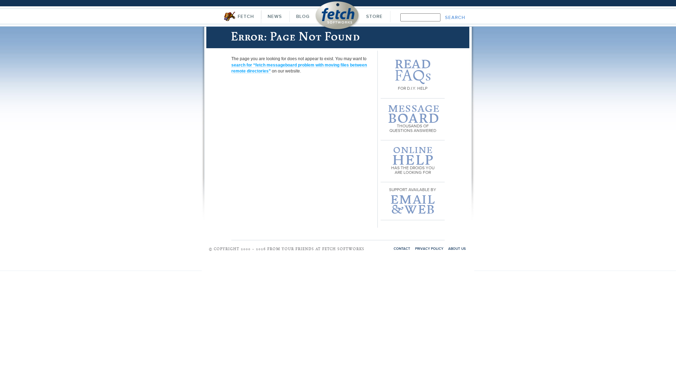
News (275, 16)
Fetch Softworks (337, 17)
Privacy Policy (429, 249)
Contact (402, 249)
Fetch (246, 16)
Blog (302, 16)
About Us (457, 249)
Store (374, 16)
